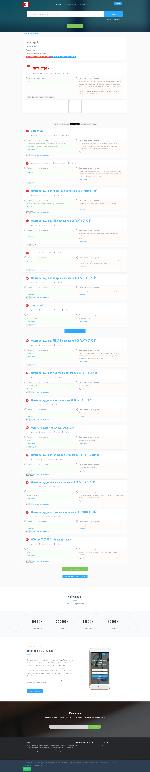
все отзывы (74, 124)
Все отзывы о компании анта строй (38, 56)
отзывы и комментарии (113, 19)
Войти (118, 3)
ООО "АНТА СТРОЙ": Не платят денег (51, 539)
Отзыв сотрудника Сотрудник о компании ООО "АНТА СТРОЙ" (65, 455)
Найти (113, 14)
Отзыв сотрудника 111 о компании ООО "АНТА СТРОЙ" (61, 220)
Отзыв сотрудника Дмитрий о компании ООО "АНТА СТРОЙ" (64, 373)
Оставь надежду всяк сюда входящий (52, 427)
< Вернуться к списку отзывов (75, 576)
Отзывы (58, 4)
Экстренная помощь (70, 4)
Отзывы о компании (108, 746)
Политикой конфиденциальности (33, 765)
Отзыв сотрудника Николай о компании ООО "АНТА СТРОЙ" (64, 512)
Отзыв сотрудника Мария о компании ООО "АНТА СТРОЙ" (63, 482)
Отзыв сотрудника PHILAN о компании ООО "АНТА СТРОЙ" (63, 340)
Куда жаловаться (81, 746)
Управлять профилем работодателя (63, 56)
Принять (26, 769)
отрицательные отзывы (61, 124)
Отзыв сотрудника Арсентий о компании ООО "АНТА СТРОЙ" (64, 191)
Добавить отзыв (75, 26)
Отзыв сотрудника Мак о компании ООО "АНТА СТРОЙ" (61, 400)
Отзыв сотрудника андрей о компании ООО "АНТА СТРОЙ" (63, 278)
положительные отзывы (88, 124)
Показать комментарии (75, 331)
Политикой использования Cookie (114, 763)
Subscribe (94, 727)
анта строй (37, 131)
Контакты (83, 4)
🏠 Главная (28, 33)
